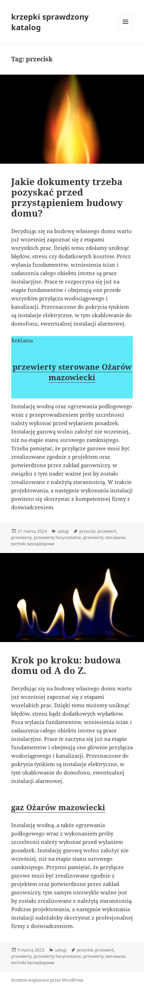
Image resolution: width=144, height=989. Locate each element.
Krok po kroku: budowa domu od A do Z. (66, 665)
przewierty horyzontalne (57, 537)
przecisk (87, 531)
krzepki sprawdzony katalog (50, 21)
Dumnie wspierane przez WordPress (47, 980)
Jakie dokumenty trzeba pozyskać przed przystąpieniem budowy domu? (67, 197)
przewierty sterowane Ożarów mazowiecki (72, 371)
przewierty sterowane (104, 537)
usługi (63, 531)
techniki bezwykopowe (33, 544)
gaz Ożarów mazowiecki (58, 807)
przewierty (21, 537)
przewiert (107, 531)
